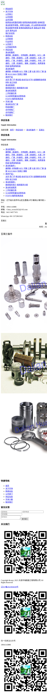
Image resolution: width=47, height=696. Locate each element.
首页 (12, 130)
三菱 (29, 71)
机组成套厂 (10, 107)
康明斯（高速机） (12, 55)
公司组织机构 (10, 47)
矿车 (31, 80)
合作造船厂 (10, 112)
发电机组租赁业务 (26, 28)
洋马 (38, 71)
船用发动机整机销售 (13, 22)
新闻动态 (9, 36)
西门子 (12, 80)
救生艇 (18, 80)
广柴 (42, 71)
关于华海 (9, 11)
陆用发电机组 (15, 66)
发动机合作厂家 (11, 104)
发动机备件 (10, 69)
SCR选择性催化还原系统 (15, 96)
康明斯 (8, 71)
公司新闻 (9, 39)
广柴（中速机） (17, 61)
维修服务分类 (22, 88)
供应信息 (9, 50)
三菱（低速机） (17, 63)
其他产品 (9, 77)
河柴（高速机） (17, 58)
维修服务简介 (10, 88)
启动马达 (25, 80)
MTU (21, 71)
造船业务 (37, 28)
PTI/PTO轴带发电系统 (14, 99)
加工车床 (13, 82)
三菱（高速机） (31, 58)
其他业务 (13, 31)
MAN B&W (12, 74)
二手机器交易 (10, 93)
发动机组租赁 (10, 91)
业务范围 (9, 20)
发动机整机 (10, 52)
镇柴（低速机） (31, 63)
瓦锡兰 (20, 74)
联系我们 (9, 115)
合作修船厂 (10, 110)
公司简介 (9, 14)
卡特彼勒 (15, 71)
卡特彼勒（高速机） (29, 55)
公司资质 (9, 17)
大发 (34, 71)
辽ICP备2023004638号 (9, 587)
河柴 (25, 71)
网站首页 (9, 9)
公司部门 (9, 44)
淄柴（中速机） (31, 61)
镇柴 (25, 74)
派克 (7, 80)
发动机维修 (10, 85)
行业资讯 (9, 41)
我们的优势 (10, 33)
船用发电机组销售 (29, 22)
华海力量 (9, 101)
